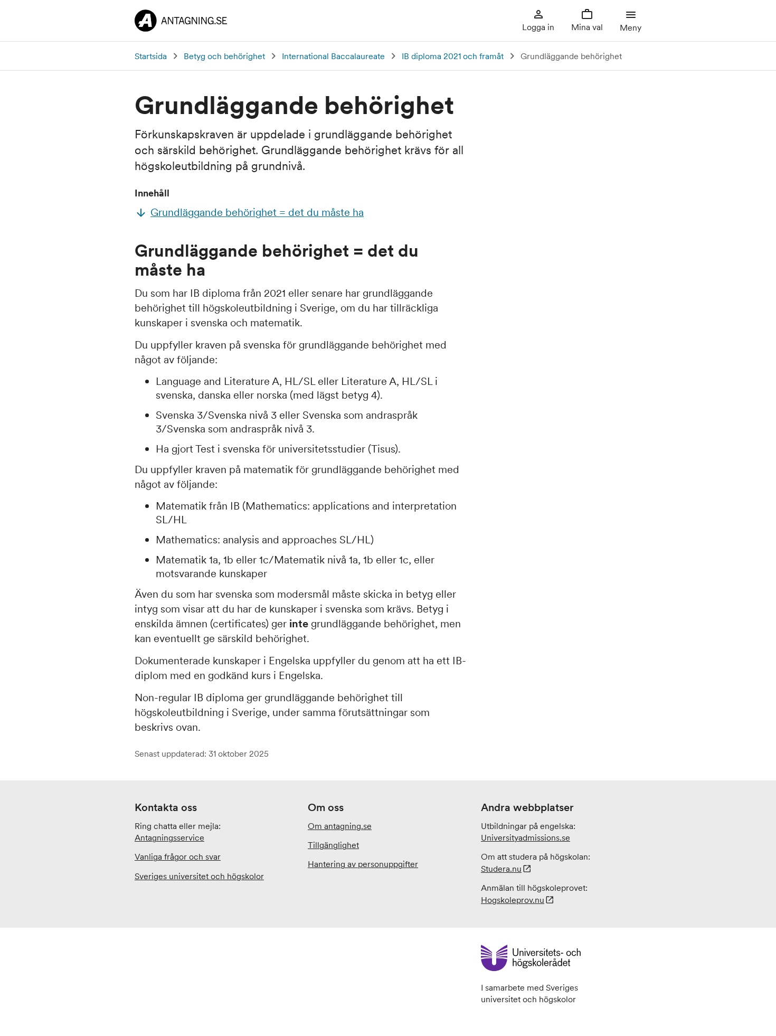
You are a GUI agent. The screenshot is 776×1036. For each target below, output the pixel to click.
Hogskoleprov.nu (512, 899)
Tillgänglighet (333, 845)
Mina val (587, 27)
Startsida (151, 56)
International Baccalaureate (333, 56)
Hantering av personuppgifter (363, 864)
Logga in (538, 27)
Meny (630, 27)
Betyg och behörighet (224, 56)
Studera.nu (501, 868)
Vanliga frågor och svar (178, 856)
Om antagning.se (340, 826)
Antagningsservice (169, 837)
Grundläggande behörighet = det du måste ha (257, 212)
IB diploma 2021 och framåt (453, 56)
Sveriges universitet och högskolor (199, 876)
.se (525, 837)
